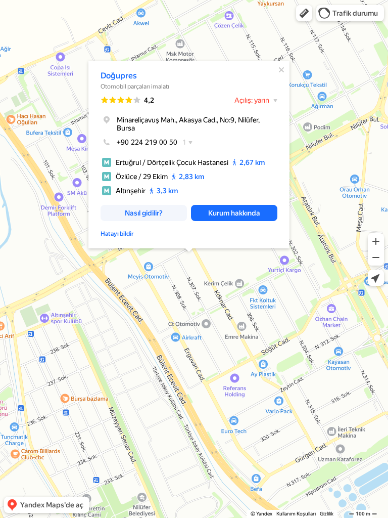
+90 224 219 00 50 (147, 142)
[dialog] (188, 154)
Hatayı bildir (117, 233)
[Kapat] (281, 70)
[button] (304, 13)
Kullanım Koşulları (296, 513)
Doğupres (119, 75)
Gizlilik (326, 513)
